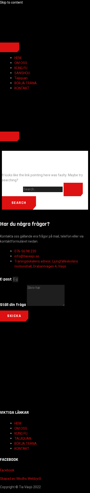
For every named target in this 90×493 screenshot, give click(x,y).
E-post (6, 279)
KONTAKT (21, 88)
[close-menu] (9, 136)
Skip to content (11, 2)
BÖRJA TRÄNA (25, 83)
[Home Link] (18, 129)
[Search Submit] (73, 189)
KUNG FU (20, 68)
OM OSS (20, 63)
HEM (17, 58)
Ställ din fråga (13, 304)
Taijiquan (21, 78)
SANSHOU (22, 73)
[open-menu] (9, 47)
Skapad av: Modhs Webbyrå (21, 478)
